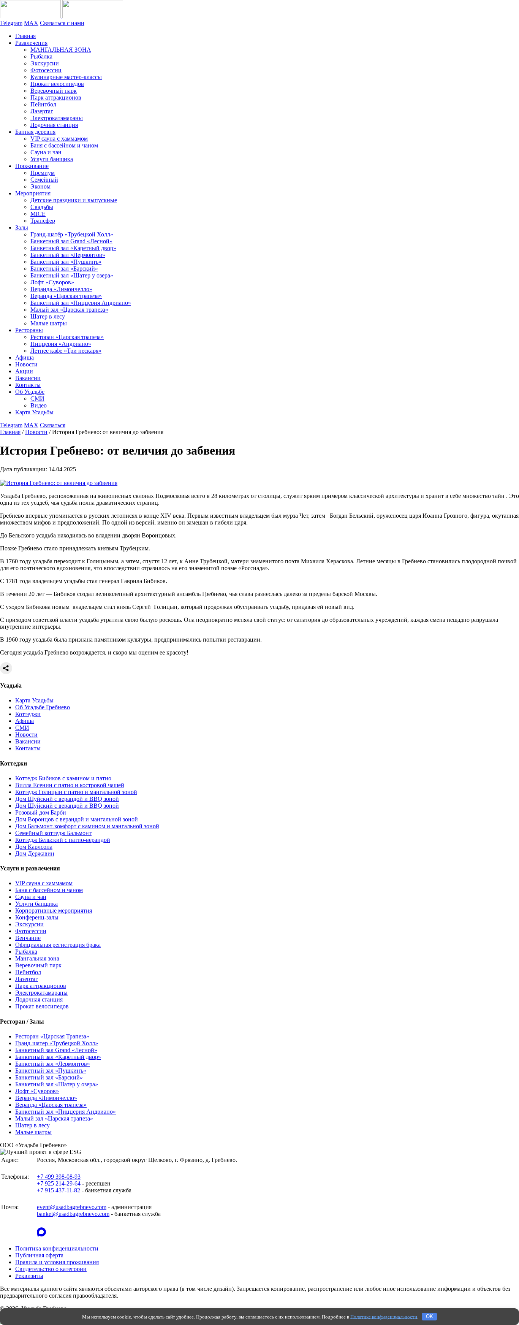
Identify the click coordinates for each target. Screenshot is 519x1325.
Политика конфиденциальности (56, 1248)
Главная (25, 36)
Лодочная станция (54, 125)
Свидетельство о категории (51, 1269)
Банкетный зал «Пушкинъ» (65, 261)
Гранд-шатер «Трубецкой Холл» (56, 1043)
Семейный (44, 179)
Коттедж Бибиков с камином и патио (63, 778)
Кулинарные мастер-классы (66, 77)
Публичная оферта (39, 1255)
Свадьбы (41, 207)
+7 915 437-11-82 (58, 1190)
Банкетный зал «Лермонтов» (67, 255)
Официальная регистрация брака (58, 944)
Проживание (32, 166)
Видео (38, 405)
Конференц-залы (37, 917)
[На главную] (61, 16)
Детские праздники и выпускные (73, 200)
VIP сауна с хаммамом (59, 138)
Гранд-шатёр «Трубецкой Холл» (71, 234)
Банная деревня (35, 131)
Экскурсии (44, 63)
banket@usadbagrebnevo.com (73, 1214)
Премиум (42, 173)
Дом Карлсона (33, 846)
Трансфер (42, 220)
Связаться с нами (62, 23)
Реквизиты (29, 1276)
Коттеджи (28, 714)
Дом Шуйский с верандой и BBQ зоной (67, 799)
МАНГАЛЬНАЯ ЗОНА (60, 49)
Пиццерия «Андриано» (60, 344)
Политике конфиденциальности (383, 1316)
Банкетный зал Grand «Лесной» (71, 241)
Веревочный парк (53, 90)
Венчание (28, 938)
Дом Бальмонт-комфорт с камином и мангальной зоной (87, 826)
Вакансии (28, 378)
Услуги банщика (51, 159)
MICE (38, 214)
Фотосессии (46, 70)
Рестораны (29, 330)
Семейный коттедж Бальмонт (53, 833)
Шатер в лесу (47, 316)
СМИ (37, 398)
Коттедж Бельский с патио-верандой (62, 840)
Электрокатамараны (56, 118)
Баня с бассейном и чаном (64, 145)
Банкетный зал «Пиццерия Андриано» (80, 303)
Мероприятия (33, 193)
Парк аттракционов (55, 97)
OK (429, 1316)
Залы (21, 227)
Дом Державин (34, 853)
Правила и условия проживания (57, 1262)
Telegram (11, 23)
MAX (31, 23)
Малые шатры (48, 323)
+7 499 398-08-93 (59, 1176)
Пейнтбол (43, 104)
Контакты (28, 385)
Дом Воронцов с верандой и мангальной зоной (76, 819)
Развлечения (31, 43)
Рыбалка (41, 56)
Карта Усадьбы (34, 412)
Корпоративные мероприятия (53, 910)
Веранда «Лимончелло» (61, 289)
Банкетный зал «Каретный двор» (73, 248)
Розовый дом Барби (40, 812)
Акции (24, 371)
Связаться (52, 425)
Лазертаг (41, 111)
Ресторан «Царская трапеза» (67, 337)
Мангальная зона (37, 958)
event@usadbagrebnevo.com (71, 1207)
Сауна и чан (46, 152)
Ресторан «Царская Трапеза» (52, 1036)
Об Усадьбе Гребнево (42, 707)
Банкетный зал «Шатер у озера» (71, 275)
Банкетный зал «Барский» (64, 268)
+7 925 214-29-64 (59, 1183)
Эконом (40, 186)
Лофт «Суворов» (52, 282)
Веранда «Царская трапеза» (66, 296)
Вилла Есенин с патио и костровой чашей (69, 785)
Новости (26, 364)
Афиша (24, 357)
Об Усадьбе (29, 391)
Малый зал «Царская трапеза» (69, 309)
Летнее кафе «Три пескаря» (65, 350)
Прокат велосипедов (57, 84)
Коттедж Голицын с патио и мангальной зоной (76, 792)
